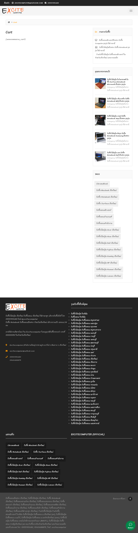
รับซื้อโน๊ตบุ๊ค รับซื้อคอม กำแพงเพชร (85, 378)
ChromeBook (102, 183)
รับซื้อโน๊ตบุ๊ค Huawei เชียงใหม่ (108, 269)
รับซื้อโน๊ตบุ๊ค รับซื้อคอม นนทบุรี (83, 333)
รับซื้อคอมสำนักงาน (104, 223)
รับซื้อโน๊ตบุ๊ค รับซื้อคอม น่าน (82, 375)
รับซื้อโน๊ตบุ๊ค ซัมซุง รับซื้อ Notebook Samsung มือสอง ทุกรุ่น (118, 136)
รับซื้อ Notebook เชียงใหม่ (106, 197)
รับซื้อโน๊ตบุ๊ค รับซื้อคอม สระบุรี (83, 410)
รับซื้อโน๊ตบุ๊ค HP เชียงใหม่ (106, 263)
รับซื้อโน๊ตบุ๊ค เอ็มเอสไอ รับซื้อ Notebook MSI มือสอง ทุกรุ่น (118, 100)
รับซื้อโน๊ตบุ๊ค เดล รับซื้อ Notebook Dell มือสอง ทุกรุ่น (118, 154)
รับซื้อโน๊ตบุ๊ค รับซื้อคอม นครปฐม (84, 323)
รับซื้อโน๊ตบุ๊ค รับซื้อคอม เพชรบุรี (83, 339)
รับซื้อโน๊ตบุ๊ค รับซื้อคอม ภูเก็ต (83, 381)
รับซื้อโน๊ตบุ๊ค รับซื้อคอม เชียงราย (84, 362)
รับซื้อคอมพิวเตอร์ (103, 210)
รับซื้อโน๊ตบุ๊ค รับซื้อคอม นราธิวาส (84, 394)
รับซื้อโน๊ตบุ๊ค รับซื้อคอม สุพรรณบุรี (85, 342)
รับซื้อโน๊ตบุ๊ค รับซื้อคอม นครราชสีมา (85, 407)
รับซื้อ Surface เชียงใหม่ (106, 203)
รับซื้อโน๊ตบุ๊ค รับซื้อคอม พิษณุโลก (84, 420)
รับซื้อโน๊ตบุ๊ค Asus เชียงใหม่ (107, 236)
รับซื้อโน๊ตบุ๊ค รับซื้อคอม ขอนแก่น (84, 384)
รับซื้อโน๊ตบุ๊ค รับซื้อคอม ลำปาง (83, 355)
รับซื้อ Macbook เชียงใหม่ (106, 190)
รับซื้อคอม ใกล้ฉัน (78, 317)
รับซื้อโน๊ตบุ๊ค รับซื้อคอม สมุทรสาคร (85, 320)
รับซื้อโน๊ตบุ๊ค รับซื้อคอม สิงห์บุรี (83, 417)
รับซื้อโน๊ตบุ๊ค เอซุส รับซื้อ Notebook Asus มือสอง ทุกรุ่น (118, 117)
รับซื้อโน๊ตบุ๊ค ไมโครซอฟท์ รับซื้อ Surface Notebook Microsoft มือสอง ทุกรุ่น (117, 82)
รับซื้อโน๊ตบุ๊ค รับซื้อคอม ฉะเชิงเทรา (85, 404)
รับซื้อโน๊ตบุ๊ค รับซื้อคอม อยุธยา (83, 397)
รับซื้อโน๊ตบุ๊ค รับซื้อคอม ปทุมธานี (84, 349)
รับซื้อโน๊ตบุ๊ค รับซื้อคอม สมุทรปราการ (86, 330)
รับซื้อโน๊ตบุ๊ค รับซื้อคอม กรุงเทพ (84, 326)
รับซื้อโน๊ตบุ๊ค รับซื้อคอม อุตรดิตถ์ (84, 371)
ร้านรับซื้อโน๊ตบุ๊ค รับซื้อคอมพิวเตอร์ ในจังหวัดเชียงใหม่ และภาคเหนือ (110, 56)
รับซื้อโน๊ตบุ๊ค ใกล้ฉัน (79, 313)
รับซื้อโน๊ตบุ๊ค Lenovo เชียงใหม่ (108, 276)
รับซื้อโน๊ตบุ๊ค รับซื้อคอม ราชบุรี (83, 336)
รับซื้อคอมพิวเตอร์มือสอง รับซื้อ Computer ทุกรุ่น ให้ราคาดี (109, 42)
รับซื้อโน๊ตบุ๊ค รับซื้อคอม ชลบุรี (83, 346)
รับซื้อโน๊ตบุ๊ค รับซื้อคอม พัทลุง (83, 391)
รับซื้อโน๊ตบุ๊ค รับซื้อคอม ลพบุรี (83, 401)
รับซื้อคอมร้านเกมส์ (104, 216)
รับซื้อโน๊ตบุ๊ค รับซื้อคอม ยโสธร (83, 388)
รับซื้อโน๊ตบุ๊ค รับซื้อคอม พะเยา (83, 365)
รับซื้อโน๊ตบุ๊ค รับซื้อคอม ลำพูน (83, 368)
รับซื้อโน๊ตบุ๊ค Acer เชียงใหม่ (107, 230)
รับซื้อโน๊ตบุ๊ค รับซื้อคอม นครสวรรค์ (85, 423)
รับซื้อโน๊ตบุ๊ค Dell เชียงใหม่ (107, 243)
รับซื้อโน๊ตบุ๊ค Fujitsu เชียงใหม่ (108, 249)
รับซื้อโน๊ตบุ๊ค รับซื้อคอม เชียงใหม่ (84, 359)
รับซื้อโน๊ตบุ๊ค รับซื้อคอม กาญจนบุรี (85, 413)
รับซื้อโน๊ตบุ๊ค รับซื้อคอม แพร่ (82, 352)
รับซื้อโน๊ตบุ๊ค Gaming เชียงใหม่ (108, 256)
